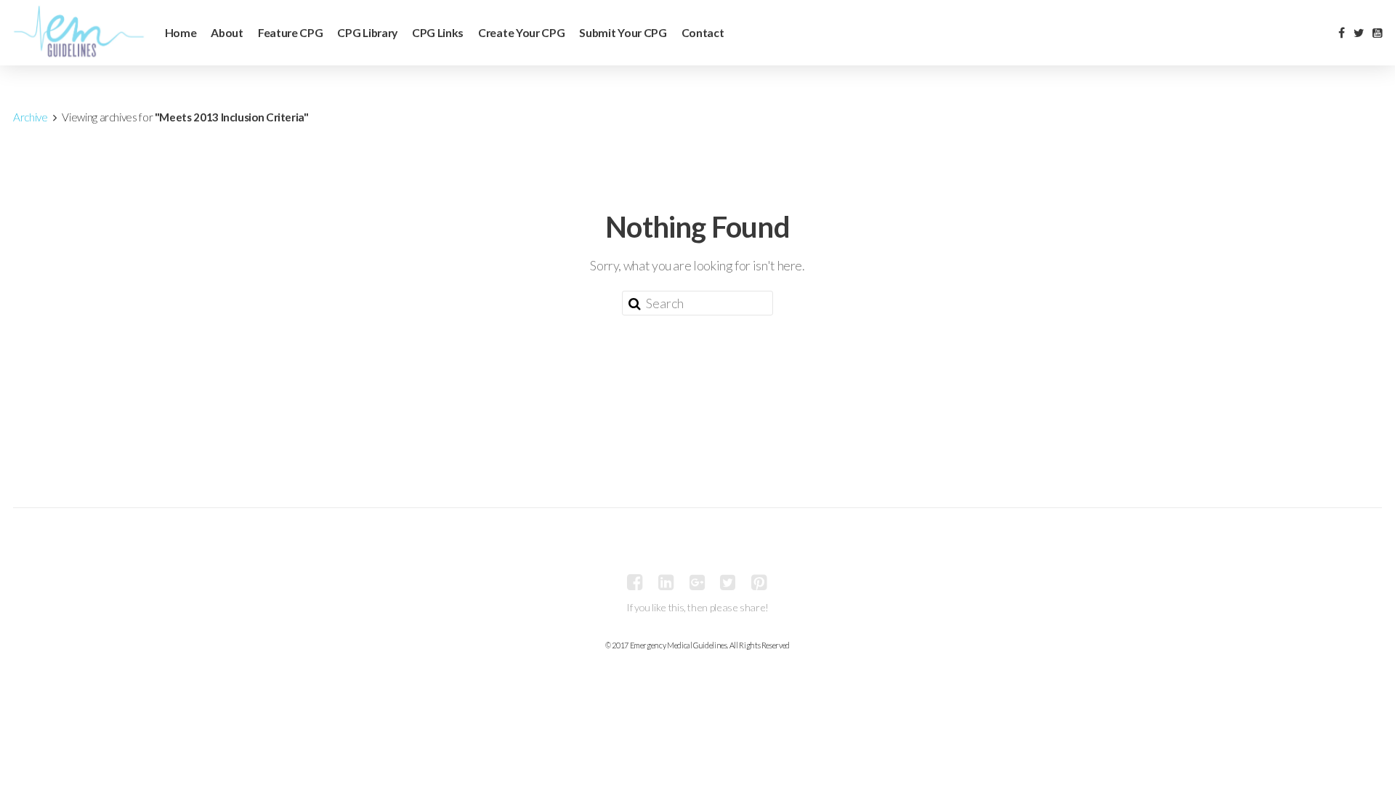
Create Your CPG (521, 32)
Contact (703, 32)
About (227, 32)
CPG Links (438, 32)
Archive (30, 117)
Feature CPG (290, 32)
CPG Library (367, 32)
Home (181, 32)
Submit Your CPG (622, 32)
